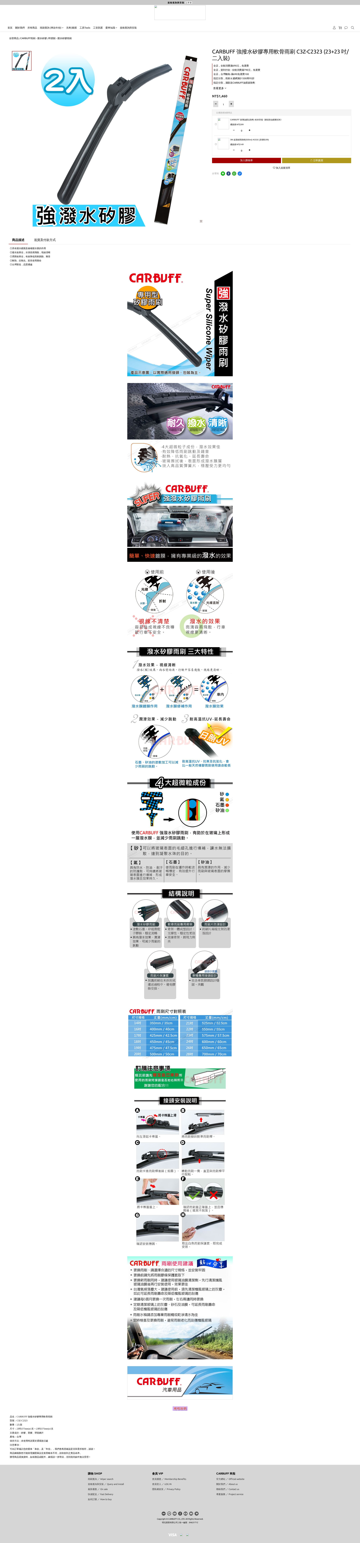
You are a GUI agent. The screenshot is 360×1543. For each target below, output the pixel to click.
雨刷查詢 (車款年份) (50, 27)
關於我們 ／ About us (227, 1484)
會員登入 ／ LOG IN (162, 1484)
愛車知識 (110, 27)
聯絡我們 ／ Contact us (227, 1489)
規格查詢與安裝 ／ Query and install (106, 1484)
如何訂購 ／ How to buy (100, 1499)
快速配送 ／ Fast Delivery (100, 1494)
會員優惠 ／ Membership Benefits (169, 1479)
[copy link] (240, 173)
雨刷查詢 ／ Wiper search (100, 1479)
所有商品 (32, 27)
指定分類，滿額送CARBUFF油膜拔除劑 (234, 82)
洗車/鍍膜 (71, 27)
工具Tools (85, 27)
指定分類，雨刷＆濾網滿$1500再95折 (233, 78)
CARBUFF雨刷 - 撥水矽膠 (33, 38)
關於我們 (20, 27)
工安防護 (98, 27)
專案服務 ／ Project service (229, 1494)
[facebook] (228, 173)
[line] (223, 173)
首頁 (10, 27)
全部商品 (14, 38)
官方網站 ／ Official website (230, 1479)
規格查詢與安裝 (128, 27)
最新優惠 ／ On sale (98, 1489)
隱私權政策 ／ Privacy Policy (166, 1489)
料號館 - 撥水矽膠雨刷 (60, 38)
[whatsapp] (234, 173)
